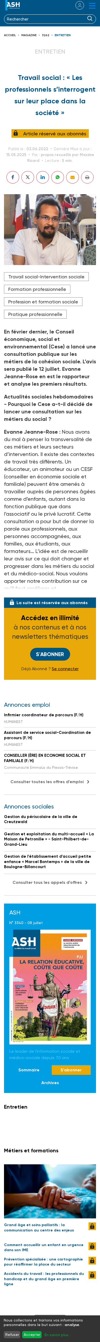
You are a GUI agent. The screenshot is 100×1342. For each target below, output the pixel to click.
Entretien (63, 35)
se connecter (76, 5)
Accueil (10, 35)
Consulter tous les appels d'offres (47, 882)
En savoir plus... (58, 1335)
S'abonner (50, 654)
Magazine (29, 35)
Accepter (32, 1334)
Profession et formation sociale (43, 301)
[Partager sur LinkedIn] (42, 177)
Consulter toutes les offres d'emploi (47, 781)
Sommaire (28, 1069)
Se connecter (65, 668)
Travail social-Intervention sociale (46, 276)
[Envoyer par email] (72, 177)
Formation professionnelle (37, 289)
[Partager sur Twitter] (27, 177)
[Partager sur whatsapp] (57, 177)
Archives (50, 1082)
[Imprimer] (87, 177)
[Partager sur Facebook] (12, 177)
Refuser (12, 1334)
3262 (45, 35)
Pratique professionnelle (35, 314)
